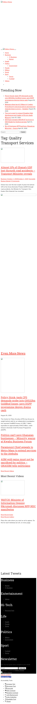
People (7, 68)
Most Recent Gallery (7, 517)
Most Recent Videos (7, 471)
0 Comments (15, 181)
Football (11, 79)
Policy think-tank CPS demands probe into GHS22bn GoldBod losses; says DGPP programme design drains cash (19, 98)
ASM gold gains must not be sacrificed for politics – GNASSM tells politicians (17, 462)
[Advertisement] (18, 27)
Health (7, 61)
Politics (7, 63)
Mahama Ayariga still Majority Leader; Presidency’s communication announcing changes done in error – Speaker (20, 106)
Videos (7, 81)
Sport (6, 74)
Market (11, 59)
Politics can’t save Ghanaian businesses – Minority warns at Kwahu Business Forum (18, 438)
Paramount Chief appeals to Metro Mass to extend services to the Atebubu (18, 450)
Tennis (11, 76)
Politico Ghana (19, 670)
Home (7, 53)
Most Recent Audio (7, 515)
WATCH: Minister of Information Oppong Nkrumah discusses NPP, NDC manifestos (18, 504)
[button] (6, 677)
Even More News (13, 353)
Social (7, 72)
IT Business (13, 57)
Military (7, 70)
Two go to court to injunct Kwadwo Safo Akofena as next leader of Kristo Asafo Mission (19, 115)
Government (13, 66)
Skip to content (5, 674)
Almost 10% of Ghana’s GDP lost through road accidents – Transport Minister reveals (18, 170)
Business (8, 55)
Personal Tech (9, 610)
